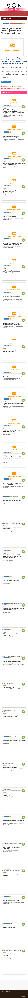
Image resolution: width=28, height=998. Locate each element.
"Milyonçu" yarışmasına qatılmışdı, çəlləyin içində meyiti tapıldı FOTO (13, 609)
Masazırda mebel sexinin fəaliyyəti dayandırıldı (11, 874)
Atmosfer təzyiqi (5, 88)
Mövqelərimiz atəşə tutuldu (9, 270)
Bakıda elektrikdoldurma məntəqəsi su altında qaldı (12, 848)
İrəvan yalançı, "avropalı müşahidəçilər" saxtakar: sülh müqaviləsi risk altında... (13, 297)
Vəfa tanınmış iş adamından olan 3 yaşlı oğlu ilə (14, 821)
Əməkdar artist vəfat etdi (9, 927)
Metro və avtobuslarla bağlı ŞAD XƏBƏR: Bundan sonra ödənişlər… (13, 430)
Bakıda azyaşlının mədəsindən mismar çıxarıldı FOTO (12, 634)
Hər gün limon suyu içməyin (10, 767)
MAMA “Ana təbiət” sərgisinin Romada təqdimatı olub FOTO (12, 484)
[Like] (23, 106)
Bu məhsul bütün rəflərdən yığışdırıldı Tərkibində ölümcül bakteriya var (12, 244)
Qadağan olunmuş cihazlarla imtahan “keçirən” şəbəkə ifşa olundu (12, 662)
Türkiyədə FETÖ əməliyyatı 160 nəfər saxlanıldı (12, 954)
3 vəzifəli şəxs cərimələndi (9, 687)
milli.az (7, 77)
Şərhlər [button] (8, 81)
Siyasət (3, 37)
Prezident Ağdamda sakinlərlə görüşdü (12, 376)
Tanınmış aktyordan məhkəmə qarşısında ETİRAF (13, 404)
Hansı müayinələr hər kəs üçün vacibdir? (13, 500)
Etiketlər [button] (3, 81)
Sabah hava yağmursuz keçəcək (11, 900)
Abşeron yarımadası (17, 86)
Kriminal (4, 553)
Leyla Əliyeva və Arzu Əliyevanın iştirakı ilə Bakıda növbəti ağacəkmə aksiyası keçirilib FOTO (13, 458)
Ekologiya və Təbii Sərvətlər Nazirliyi (17, 88)
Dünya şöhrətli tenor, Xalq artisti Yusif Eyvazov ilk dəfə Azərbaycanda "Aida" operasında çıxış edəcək (12, 556)
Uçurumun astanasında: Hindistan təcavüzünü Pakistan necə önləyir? (11, 324)
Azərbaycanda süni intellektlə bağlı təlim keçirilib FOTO (13, 794)
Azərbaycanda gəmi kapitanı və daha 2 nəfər (14, 740)
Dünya (4, 241)
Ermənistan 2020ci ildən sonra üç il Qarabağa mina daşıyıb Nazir (11, 137)
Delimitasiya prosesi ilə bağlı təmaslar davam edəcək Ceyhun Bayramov (14, 164)
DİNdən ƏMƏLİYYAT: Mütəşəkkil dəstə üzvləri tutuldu (12, 527)
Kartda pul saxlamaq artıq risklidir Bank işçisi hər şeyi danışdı (12, 350)
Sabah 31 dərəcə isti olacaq (9, 216)
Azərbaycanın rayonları (6, 86)
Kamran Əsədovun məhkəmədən (11, 580)
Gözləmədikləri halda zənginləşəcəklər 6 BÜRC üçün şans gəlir (13, 190)
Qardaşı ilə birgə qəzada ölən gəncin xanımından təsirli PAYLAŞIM (12, 715)
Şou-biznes (5, 401)
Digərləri (4, 188)
